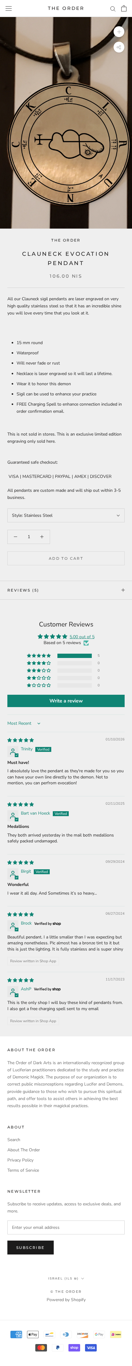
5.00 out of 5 (82, 637)
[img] (20, 740)
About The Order (23, 1150)
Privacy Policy (20, 1160)
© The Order (66, 1291)
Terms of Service (23, 1170)
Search (13, 1140)
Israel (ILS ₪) (63, 1278)
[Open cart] (123, 8)
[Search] (113, 8)
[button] (39, 656)
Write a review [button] (66, 701)
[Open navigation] (9, 8)
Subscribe (30, 1247)
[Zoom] (119, 31)
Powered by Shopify (66, 1300)
